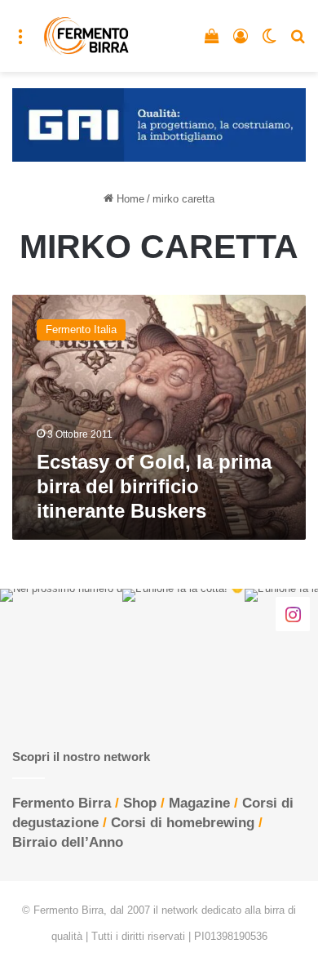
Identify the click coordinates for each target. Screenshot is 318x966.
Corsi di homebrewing (182, 822)
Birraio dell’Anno (67, 842)
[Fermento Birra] (87, 35)
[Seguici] (293, 614)
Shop (140, 803)
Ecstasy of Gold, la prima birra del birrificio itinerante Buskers (154, 486)
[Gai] (159, 124)
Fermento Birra (61, 803)
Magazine (199, 803)
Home (128, 199)
